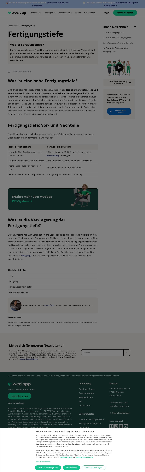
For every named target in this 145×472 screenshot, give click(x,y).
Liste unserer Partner (43, 462)
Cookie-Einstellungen (94, 468)
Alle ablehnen (71, 468)
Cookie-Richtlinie (66, 457)
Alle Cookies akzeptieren (48, 468)
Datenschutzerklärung (84, 457)
